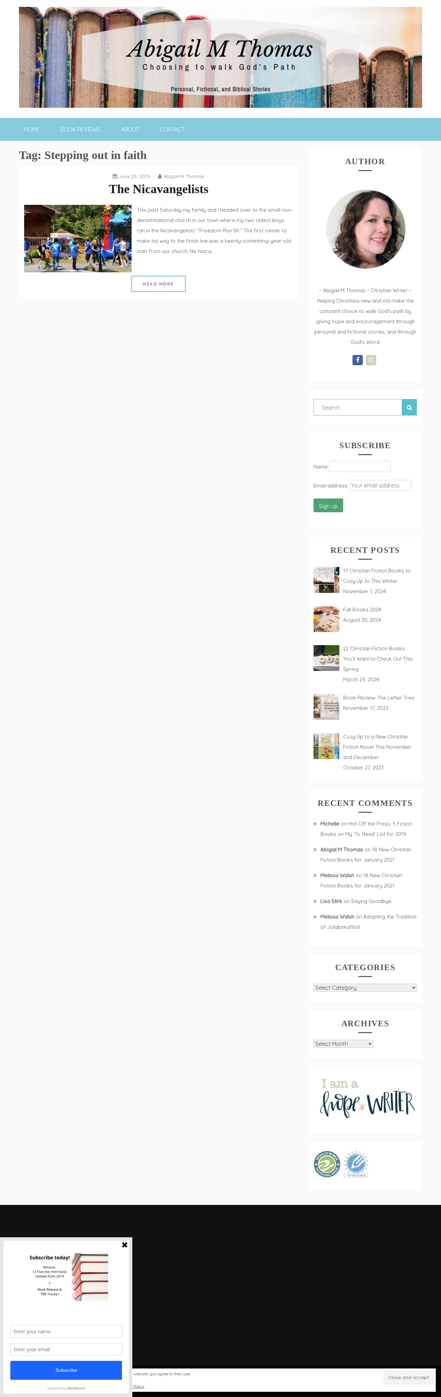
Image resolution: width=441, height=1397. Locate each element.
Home (32, 129)
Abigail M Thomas (183, 176)
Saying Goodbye (371, 901)
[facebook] (357, 360)
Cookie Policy (132, 1386)
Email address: (332, 485)
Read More (158, 283)
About (130, 129)
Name (321, 466)
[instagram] (371, 360)
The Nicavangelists (158, 189)
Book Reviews (80, 129)
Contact (172, 129)
